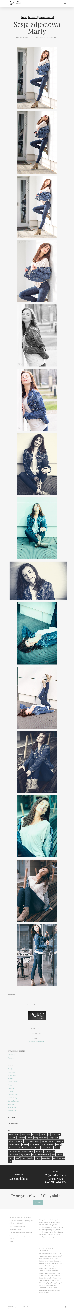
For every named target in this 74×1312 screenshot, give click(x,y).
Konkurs (10, 1078)
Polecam (11, 1058)
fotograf (29, 1138)
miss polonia (59, 1141)
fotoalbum (21, 1138)
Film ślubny (11, 1069)
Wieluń (18, 1158)
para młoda (50, 1144)
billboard (43, 1134)
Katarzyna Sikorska (47, 1141)
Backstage (11, 1072)
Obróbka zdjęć (13, 1094)
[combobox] (37, 1123)
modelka (25, 1144)
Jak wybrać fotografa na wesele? (20, 1217)
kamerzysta (19, 1141)
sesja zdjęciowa (25, 1155)
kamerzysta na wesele (32, 1141)
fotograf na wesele (40, 1138)
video (53, 1155)
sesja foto (39, 1151)
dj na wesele (56, 1134)
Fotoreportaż (12, 1082)
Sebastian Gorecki (24, 37)
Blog (24, 17)
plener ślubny (35, 1148)
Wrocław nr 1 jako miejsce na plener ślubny (21, 1237)
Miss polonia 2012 (14, 1144)
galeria (11, 1141)
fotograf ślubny (54, 1138)
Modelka (33, 17)
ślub (10, 1161)
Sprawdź (38, 1202)
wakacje (59, 1155)
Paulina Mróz (13, 1148)
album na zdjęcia (14, 1134)
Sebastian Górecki (14, 1151)
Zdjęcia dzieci (12, 1107)
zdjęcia (38, 1158)
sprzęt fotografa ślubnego (40, 1155)
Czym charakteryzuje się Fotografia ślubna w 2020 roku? (21, 1222)
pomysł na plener (47, 1148)
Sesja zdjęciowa (46, 17)
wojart (24, 1158)
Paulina (58, 1144)
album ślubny (26, 1134)
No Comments (51, 37)
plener (27, 1148)
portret (57, 1148)
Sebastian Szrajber (28, 1151)
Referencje (11, 1055)
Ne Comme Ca (34, 1144)
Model (10, 1085)
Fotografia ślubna (15, 1229)
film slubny (12, 1138)
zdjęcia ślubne (46, 1158)
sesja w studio (13, 1155)
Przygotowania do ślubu (17, 1226)
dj (49, 1134)
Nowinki (10, 1091)
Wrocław (31, 1158)
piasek (21, 1148)
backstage (35, 1134)
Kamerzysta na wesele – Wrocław (21, 1233)
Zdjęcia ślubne (12, 1111)
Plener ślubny (12, 1098)
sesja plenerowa (49, 1151)
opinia (43, 1144)
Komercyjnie (12, 1075)
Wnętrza (11, 1104)
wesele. (11, 1158)
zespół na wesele (59, 1158)
